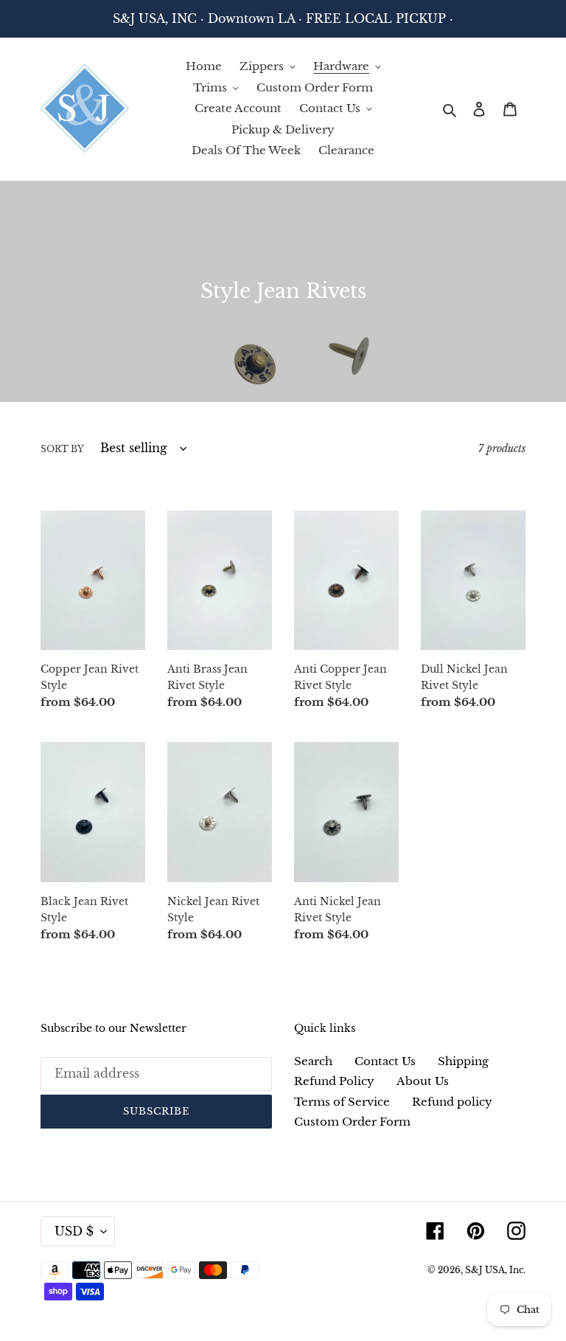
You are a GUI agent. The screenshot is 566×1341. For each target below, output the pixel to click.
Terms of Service (342, 1102)
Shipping (463, 1061)
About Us (422, 1081)
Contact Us (385, 1061)
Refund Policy (334, 1081)
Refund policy (452, 1102)
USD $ (74, 1231)
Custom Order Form (352, 1122)
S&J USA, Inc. (495, 1269)
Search (313, 1061)
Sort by (62, 448)
